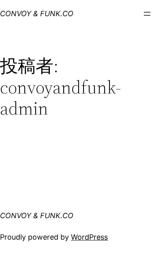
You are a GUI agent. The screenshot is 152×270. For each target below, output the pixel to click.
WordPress (89, 237)
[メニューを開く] (147, 14)
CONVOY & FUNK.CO (36, 13)
